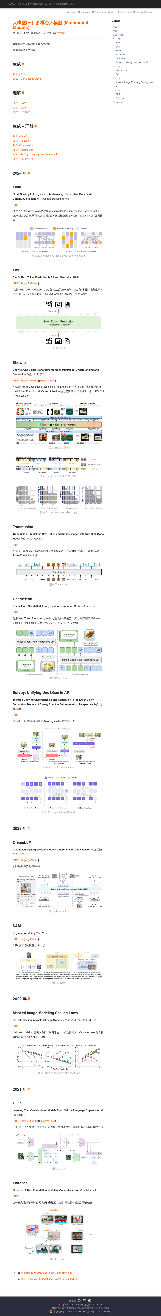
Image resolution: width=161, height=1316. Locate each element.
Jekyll (64, 1307)
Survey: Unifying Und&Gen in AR (132, 62)
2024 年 (116, 38)
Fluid (118, 42)
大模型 (61, 33)
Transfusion (121, 54)
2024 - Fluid (19, 74)
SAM (118, 74)
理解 (115, 30)
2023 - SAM (19, 103)
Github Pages (76, 1307)
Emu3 (119, 46)
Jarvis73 (105, 1307)
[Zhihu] (89, 1300)
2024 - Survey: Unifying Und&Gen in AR (35, 154)
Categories (100, 12)
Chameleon (121, 58)
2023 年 (116, 66)
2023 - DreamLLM (23, 159)
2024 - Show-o (21, 141)
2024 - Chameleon (23, 150)
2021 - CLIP (19, 107)
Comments (118, 102)
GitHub (34, 283)
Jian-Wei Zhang (144, 12)
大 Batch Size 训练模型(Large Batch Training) (46, 1273)
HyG (96, 1307)
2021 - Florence (21, 112)
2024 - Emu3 (20, 136)
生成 (115, 26)
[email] (84, 1300)
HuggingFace (47, 380)
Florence (120, 98)
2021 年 (116, 90)
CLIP (118, 94)
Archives (85, 12)
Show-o (119, 50)
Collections (125, 12)
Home (73, 12)
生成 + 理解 (118, 34)
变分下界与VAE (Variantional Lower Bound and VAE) (50, 1279)
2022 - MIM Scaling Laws (27, 78)
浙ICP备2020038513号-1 (99, 1311)
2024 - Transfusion (23, 145)
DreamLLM (121, 70)
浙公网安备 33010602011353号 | (70, 1311)
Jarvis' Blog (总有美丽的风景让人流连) (29, 4)
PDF (16, 205)
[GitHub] (79, 1300)
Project (24, 283)
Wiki (113, 12)
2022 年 (116, 78)
